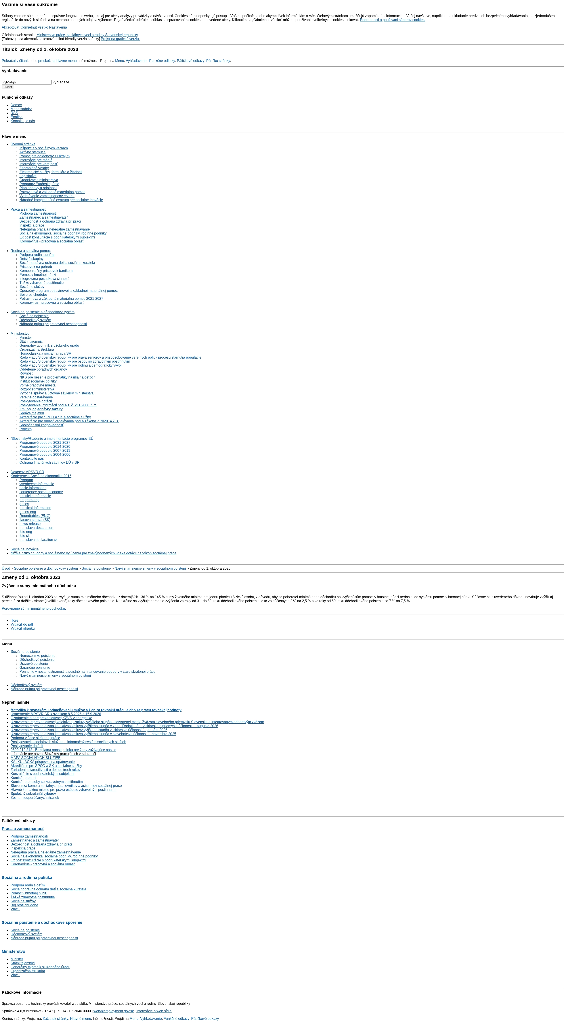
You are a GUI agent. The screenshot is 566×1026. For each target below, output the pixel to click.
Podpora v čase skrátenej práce (35, 738)
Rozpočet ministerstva (36, 389)
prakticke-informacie (35, 496)
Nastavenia (58, 27)
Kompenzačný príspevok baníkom (46, 271)
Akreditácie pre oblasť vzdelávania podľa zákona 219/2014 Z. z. (69, 421)
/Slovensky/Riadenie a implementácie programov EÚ (52, 438)
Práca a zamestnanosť (28, 209)
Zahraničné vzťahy (34, 168)
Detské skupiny (31, 259)
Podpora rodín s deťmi (36, 255)
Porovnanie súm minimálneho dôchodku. (34, 608)
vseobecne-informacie (36, 484)
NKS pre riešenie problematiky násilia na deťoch (57, 377)
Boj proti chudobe (33, 294)
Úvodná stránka (23, 144)
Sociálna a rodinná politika (27, 877)
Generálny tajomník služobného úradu (49, 345)
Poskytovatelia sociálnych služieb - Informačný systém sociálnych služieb (68, 742)
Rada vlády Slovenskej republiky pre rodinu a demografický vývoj (70, 365)
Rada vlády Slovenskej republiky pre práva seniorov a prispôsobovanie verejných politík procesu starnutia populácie (110, 357)
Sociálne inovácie (25, 549)
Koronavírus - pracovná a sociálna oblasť (51, 241)
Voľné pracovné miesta (37, 385)
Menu (119, 61)
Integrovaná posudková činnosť (44, 279)
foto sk (24, 536)
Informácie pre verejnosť (38, 164)
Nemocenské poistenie (37, 655)
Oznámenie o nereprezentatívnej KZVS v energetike (51, 718)
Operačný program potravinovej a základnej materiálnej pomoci (69, 290)
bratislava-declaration (36, 528)
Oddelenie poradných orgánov (43, 369)
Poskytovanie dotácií (35, 401)
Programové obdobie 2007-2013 (44, 450)
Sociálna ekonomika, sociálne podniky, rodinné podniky (63, 233)
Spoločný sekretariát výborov (33, 793)
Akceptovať (11, 27)
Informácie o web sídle (154, 1011)
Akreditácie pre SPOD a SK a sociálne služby (55, 417)
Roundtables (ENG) (34, 516)
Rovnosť (26, 373)
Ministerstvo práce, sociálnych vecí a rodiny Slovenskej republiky (87, 35)
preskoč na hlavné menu (57, 61)
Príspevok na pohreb (35, 267)
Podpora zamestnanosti (38, 213)
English (17, 117)
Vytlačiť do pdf (22, 624)
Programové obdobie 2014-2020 (44, 446)
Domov (16, 105)
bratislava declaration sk (38, 540)
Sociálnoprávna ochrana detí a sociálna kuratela (57, 263)
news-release (30, 524)
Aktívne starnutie (32, 152)
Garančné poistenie (34, 667)
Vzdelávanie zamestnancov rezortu (47, 196)
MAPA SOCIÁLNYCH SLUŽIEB (36, 758)
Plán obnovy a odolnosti (38, 188)
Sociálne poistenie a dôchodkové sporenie (42, 922)
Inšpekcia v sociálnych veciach (43, 148)
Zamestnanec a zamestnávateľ (43, 217)
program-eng (29, 500)
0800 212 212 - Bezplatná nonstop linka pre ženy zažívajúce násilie (63, 750)
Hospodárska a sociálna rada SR (45, 353)
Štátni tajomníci (31, 341)
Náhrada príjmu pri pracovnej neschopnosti (53, 324)
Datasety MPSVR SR (27, 472)
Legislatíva (27, 176)
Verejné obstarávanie (36, 397)
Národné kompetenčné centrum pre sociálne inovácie (61, 200)
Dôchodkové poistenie (37, 659)
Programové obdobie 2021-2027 (44, 442)
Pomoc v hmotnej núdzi (37, 275)
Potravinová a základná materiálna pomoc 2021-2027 (61, 298)
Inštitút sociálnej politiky (38, 381)
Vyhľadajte (60, 82)
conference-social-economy (41, 492)
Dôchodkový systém (35, 320)
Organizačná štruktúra (36, 349)
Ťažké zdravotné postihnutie (41, 282)
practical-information (35, 508)
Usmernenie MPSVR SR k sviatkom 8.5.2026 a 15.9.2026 (56, 714)
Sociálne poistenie (34, 316)
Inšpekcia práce (31, 225)
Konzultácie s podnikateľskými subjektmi (42, 774)
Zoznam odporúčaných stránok (35, 797)
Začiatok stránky (55, 1018)
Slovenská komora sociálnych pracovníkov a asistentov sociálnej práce (66, 786)
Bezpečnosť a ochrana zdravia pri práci (50, 221)
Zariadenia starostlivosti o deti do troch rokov (45, 770)
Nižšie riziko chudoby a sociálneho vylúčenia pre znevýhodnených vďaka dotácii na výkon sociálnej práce (93, 553)
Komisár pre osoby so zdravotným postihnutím (47, 782)
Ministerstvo (20, 333)
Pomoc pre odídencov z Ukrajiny (44, 156)
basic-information (32, 488)
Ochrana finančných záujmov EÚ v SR (49, 462)
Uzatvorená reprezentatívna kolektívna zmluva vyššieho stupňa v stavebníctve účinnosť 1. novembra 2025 (93, 734)
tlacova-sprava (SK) (34, 520)
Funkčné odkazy (162, 61)
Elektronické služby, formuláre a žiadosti (50, 172)
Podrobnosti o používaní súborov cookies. (392, 20)
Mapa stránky (21, 109)
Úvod (6, 568)
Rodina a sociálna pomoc (31, 251)
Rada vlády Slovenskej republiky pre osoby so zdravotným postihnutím (74, 361)
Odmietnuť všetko (35, 27)
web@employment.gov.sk (114, 1011)
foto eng (25, 532)
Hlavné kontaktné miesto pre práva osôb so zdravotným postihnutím (63, 790)
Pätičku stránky (218, 61)
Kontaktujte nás (23, 121)
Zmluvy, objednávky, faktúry (41, 409)
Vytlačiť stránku (23, 628)
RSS (14, 113)
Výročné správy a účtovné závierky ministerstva (56, 393)
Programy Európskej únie (39, 184)
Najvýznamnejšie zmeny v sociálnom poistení (150, 568)
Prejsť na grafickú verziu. (120, 39)
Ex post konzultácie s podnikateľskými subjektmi (57, 237)
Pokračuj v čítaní (15, 61)
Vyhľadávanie (136, 61)
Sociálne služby (31, 286)
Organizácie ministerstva (38, 180)
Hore (14, 620)
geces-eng (27, 512)
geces (24, 504)
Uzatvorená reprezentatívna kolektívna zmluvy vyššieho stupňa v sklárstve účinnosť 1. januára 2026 (89, 730)
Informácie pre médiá (35, 160)
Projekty (25, 429)
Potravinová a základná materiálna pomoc (52, 192)
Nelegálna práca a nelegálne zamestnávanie (54, 229)
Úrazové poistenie (33, 663)
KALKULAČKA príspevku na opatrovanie (43, 762)
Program (26, 480)
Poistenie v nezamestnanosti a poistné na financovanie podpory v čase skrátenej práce (87, 671)
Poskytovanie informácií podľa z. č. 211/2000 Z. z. (58, 405)
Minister (25, 337)
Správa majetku (31, 413)
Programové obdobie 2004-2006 (44, 454)
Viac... (15, 909)
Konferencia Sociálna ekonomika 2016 (41, 476)
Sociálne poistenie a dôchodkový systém (43, 312)
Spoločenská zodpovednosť (41, 425)
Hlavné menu (80, 1018)
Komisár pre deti (23, 778)
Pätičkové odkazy (191, 61)
